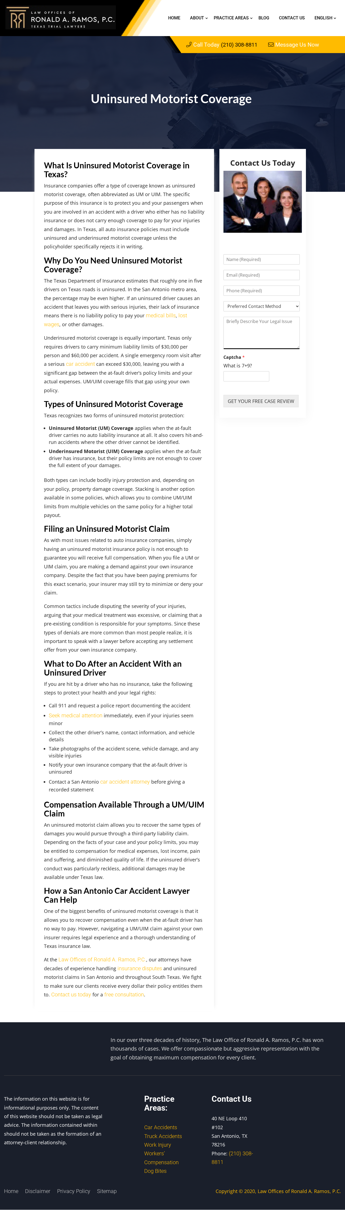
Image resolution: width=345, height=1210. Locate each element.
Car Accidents (160, 1127)
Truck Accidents (163, 1136)
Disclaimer (37, 1191)
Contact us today (71, 994)
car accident (80, 364)
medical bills (161, 315)
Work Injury (157, 1145)
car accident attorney (125, 781)
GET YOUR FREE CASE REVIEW (261, 401)
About (197, 17)
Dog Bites (155, 1171)
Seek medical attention (75, 715)
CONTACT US (292, 17)
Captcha (234, 357)
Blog (263, 17)
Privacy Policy (73, 1191)
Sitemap (107, 1191)
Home (174, 17)
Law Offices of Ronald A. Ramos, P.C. (102, 959)
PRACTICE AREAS (231, 17)
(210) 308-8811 (225, 44)
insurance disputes (140, 968)
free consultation (124, 994)
